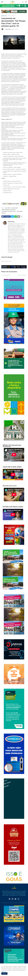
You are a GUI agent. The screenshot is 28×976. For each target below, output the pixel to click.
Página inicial (4, 15)
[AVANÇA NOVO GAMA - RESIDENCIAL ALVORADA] (14, 359)
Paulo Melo (11, 221)
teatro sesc (4, 213)
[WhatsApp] (15, 216)
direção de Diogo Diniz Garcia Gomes (8, 209)
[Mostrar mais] (21, 216)
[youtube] (15, 899)
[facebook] (9, 899)
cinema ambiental (14, 208)
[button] (2, 2)
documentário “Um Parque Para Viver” (9, 211)
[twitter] (12, 899)
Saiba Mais (3, 971)
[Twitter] (12, 216)
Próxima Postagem (22, 275)
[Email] (18, 216)
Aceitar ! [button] (4, 973)
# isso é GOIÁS (11, 15)
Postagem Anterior (6, 275)
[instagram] (18, 899)
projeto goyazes (20, 211)
